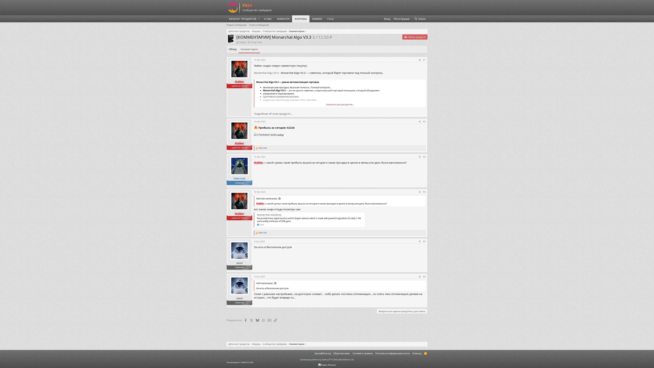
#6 (424, 276)
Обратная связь (341, 353)
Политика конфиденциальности (392, 353)
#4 (424, 191)
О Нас (268, 18)
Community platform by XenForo (327, 359)
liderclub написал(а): (266, 198)
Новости (283, 18)
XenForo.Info (247, 362)
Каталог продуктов (242, 18)
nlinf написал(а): (264, 283)
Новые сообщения (236, 24)
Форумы (301, 18)
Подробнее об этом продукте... (273, 113)
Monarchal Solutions (269, 214)
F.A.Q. (330, 18)
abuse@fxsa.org (323, 353)
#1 (424, 59)
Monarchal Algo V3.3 (266, 72)
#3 (424, 156)
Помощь (417, 353)
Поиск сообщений (259, 24)
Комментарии (249, 49)
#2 (424, 121)
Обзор (233, 49)
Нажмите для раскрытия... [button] (340, 104)
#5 (424, 241)
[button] (259, 18)
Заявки (317, 18)
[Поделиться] (419, 60)
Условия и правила (363, 353)
